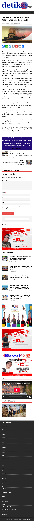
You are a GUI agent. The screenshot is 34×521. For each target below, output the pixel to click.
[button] (32, 12)
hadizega (17, 23)
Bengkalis (4, 447)
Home (3, 463)
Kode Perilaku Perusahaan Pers (10, 512)
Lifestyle (4, 473)
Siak (3, 445)
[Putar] (4, 397)
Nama (3, 192)
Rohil (3, 455)
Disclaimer (4, 514)
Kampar (4, 429)
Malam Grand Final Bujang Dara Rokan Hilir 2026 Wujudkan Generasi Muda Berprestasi (20, 268)
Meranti (4, 452)
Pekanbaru (4, 426)
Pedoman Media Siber (7, 507)
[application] (17, 389)
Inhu (3, 439)
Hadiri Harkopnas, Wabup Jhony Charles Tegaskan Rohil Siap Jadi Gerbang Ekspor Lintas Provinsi (19, 277)
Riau (3, 483)
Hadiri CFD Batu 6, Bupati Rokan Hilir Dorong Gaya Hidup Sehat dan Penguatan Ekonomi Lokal (20, 258)
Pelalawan (4, 437)
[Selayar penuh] (30, 397)
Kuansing (4, 434)
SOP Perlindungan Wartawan (9, 509)
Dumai (3, 450)
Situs (3, 202)
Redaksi (4, 488)
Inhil (3, 442)
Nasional (4, 481)
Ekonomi (4, 478)
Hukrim (3, 468)
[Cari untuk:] (17, 219)
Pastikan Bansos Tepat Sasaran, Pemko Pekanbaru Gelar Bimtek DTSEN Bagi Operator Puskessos (19, 287)
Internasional (5, 476)
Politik (3, 465)
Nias (3, 486)
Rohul (3, 432)
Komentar (4, 180)
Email (3, 197)
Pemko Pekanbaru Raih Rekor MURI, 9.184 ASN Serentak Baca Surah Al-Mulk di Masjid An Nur (20, 297)
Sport (3, 470)
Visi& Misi (4, 504)
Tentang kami (5, 501)
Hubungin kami (17, 148)
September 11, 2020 (8, 23)
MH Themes (27, 519)
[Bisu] (27, 397)
